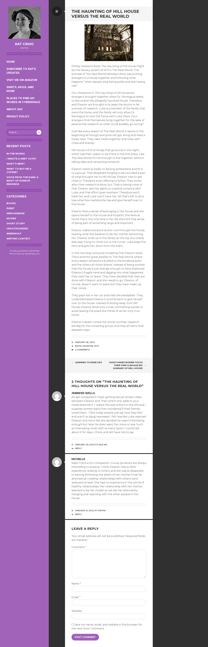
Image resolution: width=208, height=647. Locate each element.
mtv (96, 346)
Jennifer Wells (83, 393)
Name (76, 583)
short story (15, 223)
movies (11, 218)
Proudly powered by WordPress (24, 251)
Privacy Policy (17, 116)
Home (10, 61)
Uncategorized (17, 228)
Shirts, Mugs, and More (20, 89)
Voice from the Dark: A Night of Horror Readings (22, 181)
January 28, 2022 (85, 342)
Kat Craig (24, 44)
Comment (79, 547)
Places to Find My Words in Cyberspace (23, 100)
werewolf (13, 233)
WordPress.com (32, 253)
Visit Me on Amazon (21, 80)
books (11, 203)
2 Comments (82, 349)
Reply (78, 448)
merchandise (15, 213)
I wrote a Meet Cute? (21, 158)
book (78, 346)
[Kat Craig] (24, 23)
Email (76, 597)
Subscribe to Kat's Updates (21, 70)
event (10, 208)
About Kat (14, 109)
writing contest (18, 238)
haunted (88, 346)
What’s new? (15, 163)
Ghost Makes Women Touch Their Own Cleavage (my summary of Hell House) (126, 365)
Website (77, 610)
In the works (15, 153)
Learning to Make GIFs (88, 362)
